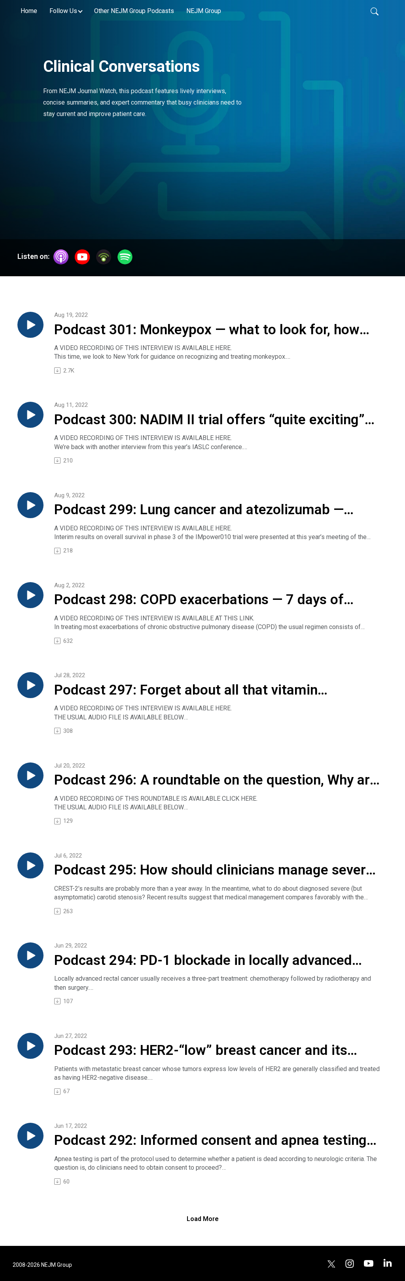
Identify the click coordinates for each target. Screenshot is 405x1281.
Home (29, 11)
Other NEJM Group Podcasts (134, 11)
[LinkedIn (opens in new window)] (387, 1263)
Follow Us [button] (63, 11)
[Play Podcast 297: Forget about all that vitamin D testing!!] (30, 685)
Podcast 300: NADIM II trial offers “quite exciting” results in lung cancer (209, 420)
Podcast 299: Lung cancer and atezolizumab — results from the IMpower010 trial (199, 510)
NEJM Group (203, 11)
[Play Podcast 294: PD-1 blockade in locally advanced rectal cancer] (30, 955)
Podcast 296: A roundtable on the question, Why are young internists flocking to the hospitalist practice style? (215, 780)
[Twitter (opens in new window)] (331, 1263)
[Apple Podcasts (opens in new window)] (60, 256)
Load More (203, 1219)
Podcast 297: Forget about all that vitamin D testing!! (186, 690)
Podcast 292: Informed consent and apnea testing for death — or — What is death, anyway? (210, 1141)
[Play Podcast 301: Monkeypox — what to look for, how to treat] (30, 325)
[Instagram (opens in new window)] (349, 1263)
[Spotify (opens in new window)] (124, 256)
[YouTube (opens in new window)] (82, 256)
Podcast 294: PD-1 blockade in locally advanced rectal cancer (203, 961)
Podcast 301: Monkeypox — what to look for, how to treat (207, 330)
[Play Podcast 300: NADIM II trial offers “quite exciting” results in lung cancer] (30, 415)
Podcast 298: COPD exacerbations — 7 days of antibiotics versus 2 (199, 600)
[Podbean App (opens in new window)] (103, 256)
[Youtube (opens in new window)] (368, 1263)
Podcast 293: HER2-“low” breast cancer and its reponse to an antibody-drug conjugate (200, 1051)
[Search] (374, 11)
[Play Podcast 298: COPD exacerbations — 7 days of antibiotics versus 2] (30, 595)
